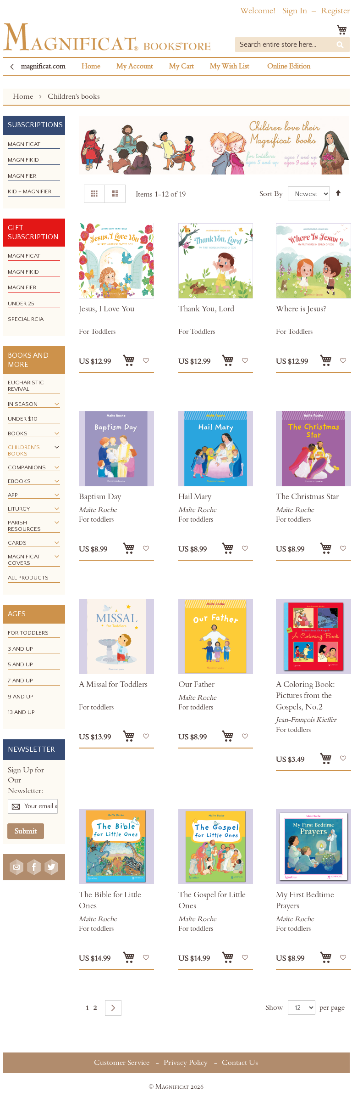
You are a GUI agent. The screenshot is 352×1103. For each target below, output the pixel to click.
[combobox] (292, 44)
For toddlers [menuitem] (28, 633)
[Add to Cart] (129, 360)
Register (335, 11)
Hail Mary (194, 497)
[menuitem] (24, 144)
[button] (146, 361)
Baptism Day (100, 497)
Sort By (271, 193)
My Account (134, 66)
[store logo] (107, 36)
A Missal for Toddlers (113, 685)
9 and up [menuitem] (20, 696)
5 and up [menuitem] (20, 664)
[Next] (113, 1008)
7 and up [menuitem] (20, 680)
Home (91, 66)
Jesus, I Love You (106, 309)
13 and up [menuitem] (21, 712)
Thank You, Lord (206, 309)
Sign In (294, 11)
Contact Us (240, 1062)
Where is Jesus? (301, 309)
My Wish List (229, 66)
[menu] (34, 171)
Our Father (196, 685)
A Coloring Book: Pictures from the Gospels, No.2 (305, 696)
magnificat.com (43, 66)
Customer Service (121, 1062)
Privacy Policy (186, 1062)
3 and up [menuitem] (20, 649)
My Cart (181, 66)
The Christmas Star (307, 497)
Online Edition (288, 66)
